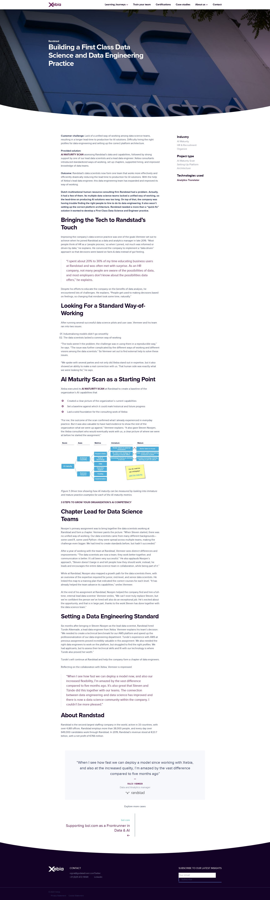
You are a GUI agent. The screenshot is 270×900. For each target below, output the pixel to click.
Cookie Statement (76, 896)
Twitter (97, 873)
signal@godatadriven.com (82, 873)
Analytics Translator (188, 180)
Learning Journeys (115, 4)
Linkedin (98, 877)
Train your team (142, 4)
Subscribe (186, 879)
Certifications (163, 4)
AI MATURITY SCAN (72, 154)
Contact (217, 4)
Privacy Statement (58, 896)
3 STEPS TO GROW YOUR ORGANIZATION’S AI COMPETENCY (96, 502)
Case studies (183, 4)
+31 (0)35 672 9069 (79, 877)
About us (200, 4)
